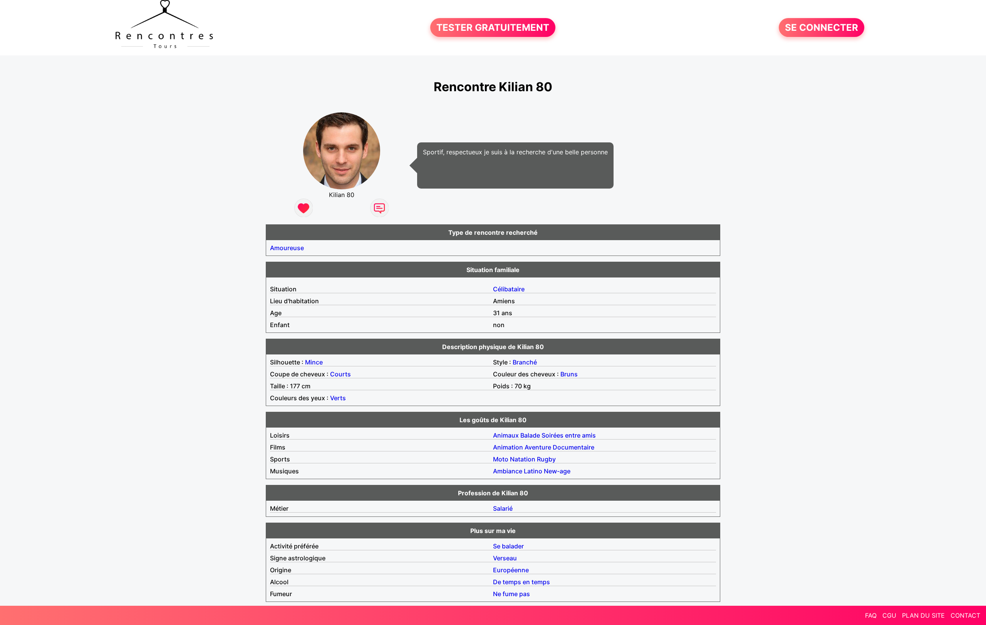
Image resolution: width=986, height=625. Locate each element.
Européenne (511, 570)
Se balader (508, 546)
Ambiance (507, 471)
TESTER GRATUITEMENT (492, 27)
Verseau (505, 558)
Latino (533, 471)
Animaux (506, 435)
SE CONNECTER (821, 27)
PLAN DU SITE (923, 615)
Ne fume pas (511, 594)
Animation (508, 447)
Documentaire (573, 447)
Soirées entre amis (569, 435)
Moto (500, 459)
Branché (525, 362)
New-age (557, 471)
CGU (889, 615)
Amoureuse (287, 248)
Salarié (503, 508)
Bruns (569, 374)
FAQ (871, 615)
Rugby (546, 459)
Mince (314, 362)
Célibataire (509, 289)
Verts (338, 398)
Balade (530, 435)
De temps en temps (521, 582)
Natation (522, 459)
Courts (340, 374)
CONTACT (965, 615)
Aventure (538, 447)
